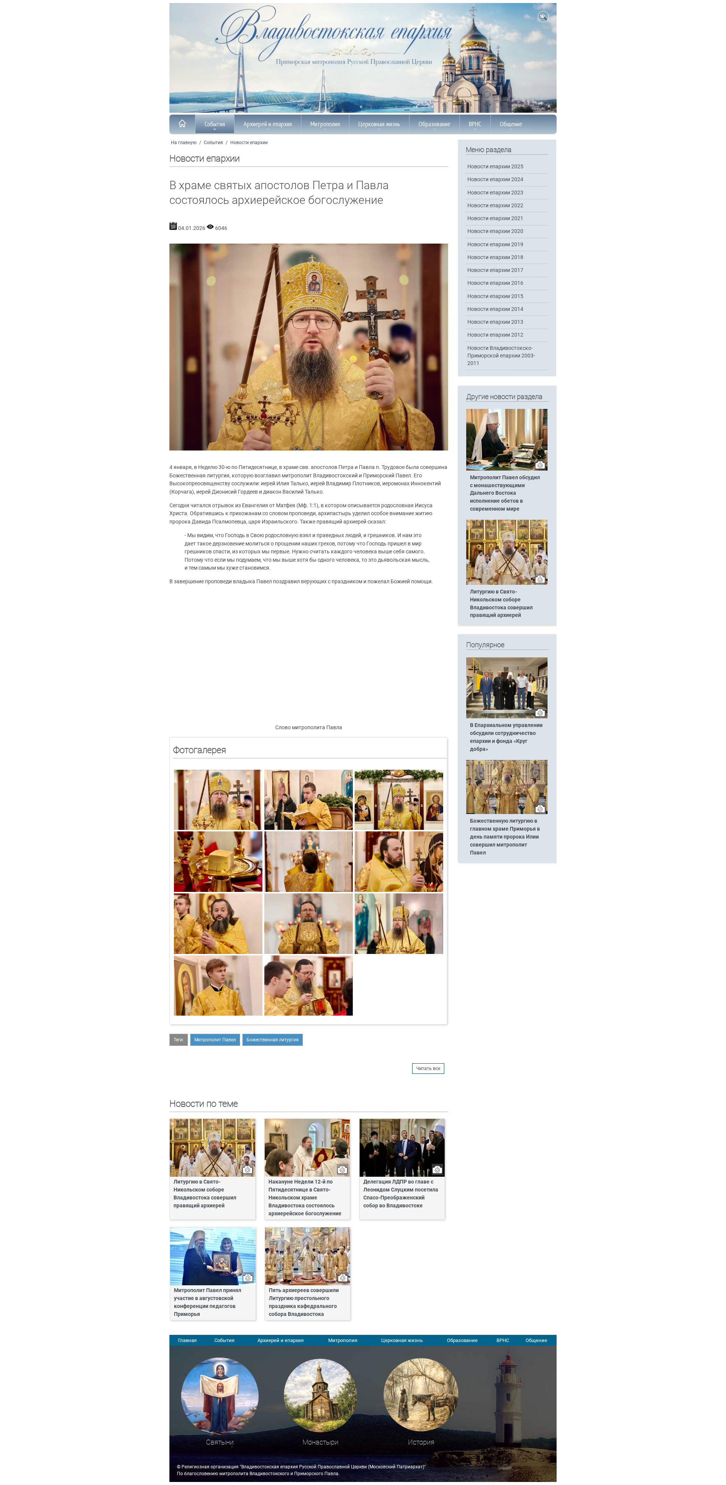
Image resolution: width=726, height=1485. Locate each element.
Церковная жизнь (379, 124)
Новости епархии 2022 (495, 205)
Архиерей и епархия (268, 124)
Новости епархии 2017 (495, 270)
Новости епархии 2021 (495, 218)
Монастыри (320, 1442)
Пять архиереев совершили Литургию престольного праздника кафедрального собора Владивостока (304, 1302)
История (421, 1442)
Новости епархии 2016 (495, 283)
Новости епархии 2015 (495, 296)
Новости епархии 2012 (495, 335)
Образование (434, 124)
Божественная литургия (273, 1039)
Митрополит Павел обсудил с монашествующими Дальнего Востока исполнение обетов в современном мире (505, 493)
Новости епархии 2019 (495, 244)
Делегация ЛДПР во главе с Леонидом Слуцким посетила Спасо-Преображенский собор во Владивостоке (400, 1194)
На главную (184, 142)
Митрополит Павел (215, 1039)
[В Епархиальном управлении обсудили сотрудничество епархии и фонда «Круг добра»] (507, 716)
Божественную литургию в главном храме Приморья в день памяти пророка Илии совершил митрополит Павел (505, 837)
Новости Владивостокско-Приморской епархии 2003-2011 (501, 356)
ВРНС (475, 124)
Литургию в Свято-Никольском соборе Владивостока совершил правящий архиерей (205, 1194)
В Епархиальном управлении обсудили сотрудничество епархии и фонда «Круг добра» (506, 737)
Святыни (220, 1442)
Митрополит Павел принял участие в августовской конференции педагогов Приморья (207, 1302)
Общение (511, 124)
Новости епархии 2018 (495, 257)
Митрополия (325, 124)
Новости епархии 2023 (495, 193)
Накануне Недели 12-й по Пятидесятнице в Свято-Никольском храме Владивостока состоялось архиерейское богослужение (304, 1198)
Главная (187, 1340)
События (215, 124)
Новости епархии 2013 (495, 322)
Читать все (428, 1068)
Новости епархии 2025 (495, 166)
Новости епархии (249, 142)
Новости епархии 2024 (495, 179)
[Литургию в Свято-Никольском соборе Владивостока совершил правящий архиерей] (507, 583)
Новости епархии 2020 (495, 231)
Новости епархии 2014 (495, 309)
